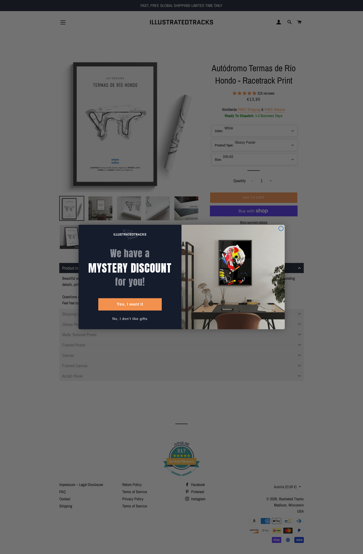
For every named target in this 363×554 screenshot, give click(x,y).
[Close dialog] (281, 228)
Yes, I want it (130, 304)
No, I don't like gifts (129, 319)
